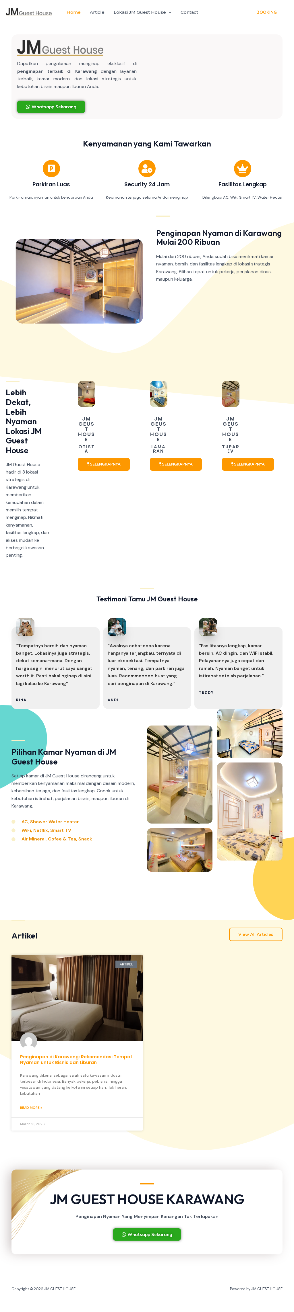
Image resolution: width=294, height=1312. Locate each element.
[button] (168, 12)
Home (74, 12)
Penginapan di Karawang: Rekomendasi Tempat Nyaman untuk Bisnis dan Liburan (76, 1059)
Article (97, 12)
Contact (189, 12)
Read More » (31, 1107)
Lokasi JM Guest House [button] (140, 12)
